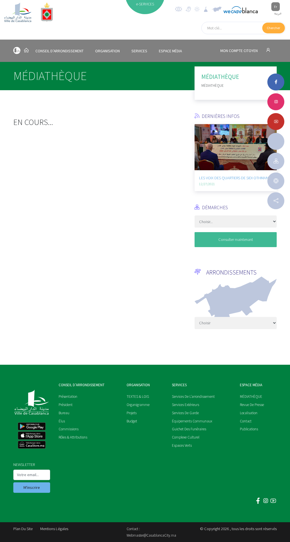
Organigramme (138, 404)
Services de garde (185, 413)
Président (65, 404)
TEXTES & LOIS (138, 396)
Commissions (68, 429)
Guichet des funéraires (189, 429)
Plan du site (23, 528)
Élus (62, 421)
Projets (132, 413)
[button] (199, 159)
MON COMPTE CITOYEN (239, 50)
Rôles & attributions (73, 437)
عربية (278, 13)
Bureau (64, 413)
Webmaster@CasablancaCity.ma (151, 535)
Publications (249, 429)
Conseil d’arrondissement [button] (59, 51)
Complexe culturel (185, 437)
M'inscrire (32, 487)
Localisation (248, 413)
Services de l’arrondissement (193, 396)
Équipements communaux (192, 421)
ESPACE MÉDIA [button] (170, 51)
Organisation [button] (107, 51)
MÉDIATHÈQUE (251, 396)
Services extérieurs (185, 404)
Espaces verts (182, 445)
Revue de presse (252, 404)
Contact (245, 421)
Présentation (68, 396)
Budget (132, 421)
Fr (275, 7)
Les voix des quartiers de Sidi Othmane (234, 177)
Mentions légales (54, 528)
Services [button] (139, 51)
